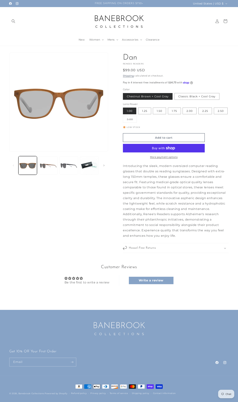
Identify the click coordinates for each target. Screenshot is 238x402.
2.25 (205, 111)
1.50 (159, 111)
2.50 (221, 111)
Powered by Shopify (56, 393)
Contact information (164, 393)
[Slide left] (13, 165)
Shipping (128, 75)
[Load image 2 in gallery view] (48, 165)
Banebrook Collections (31, 393)
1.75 (174, 111)
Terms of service (119, 393)
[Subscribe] (72, 362)
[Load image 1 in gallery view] (27, 165)
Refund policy (79, 393)
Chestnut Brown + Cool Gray (148, 96)
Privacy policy (98, 393)
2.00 (189, 111)
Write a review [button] (151, 280)
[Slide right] (104, 165)
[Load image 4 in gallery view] (69, 165)
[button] (13, 21)
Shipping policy (140, 393)
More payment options (164, 157)
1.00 (129, 111)
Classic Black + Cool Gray (197, 96)
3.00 (132, 120)
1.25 (144, 111)
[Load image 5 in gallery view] (89, 165)
